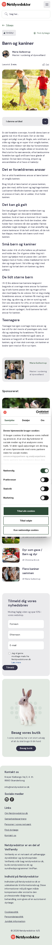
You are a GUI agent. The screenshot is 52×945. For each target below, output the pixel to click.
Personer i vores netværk (18, 824)
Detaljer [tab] (26, 420)
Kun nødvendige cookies (26, 530)
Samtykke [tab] (9, 420)
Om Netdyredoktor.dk (16, 813)
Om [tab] (42, 420)
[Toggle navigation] (47, 4)
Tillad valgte (26, 520)
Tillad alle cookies (26, 511)
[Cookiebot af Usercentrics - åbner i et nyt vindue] (37, 412)
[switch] (44, 479)
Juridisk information (15, 921)
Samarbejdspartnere (15, 818)
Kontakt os (10, 835)
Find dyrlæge (11, 829)
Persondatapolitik (14, 916)
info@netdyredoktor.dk (17, 787)
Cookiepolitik (11, 912)
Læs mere (16, 662)
